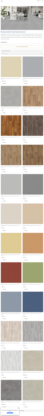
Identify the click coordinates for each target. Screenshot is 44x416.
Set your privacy (10, 412)
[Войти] (40, 0)
